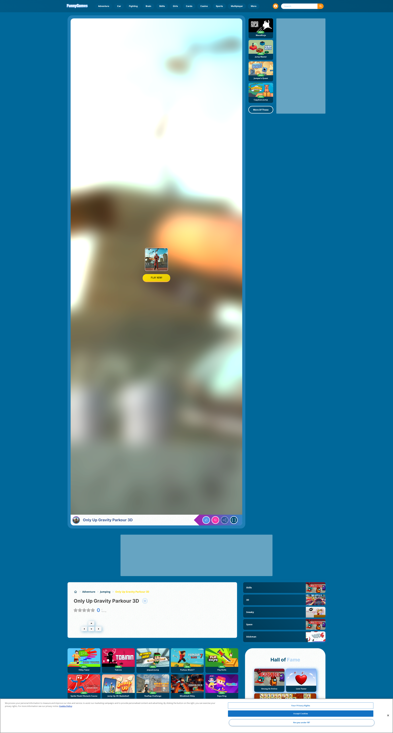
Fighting (133, 6)
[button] (275, 6)
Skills (162, 6)
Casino (204, 6)
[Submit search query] (320, 6)
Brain (148, 6)
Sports (219, 6)
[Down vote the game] (215, 520)
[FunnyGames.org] (75, 592)
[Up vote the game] (206, 520)
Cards (189, 6)
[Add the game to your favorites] (145, 601)
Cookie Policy (65, 706)
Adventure (103, 6)
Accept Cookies (300, 713)
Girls (175, 6)
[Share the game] (224, 520)
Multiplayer (237, 6)
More (253, 6)
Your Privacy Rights (300, 705)
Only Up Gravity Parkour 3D (132, 591)
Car (119, 6)
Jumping (105, 591)
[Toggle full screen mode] (234, 520)
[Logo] (77, 6)
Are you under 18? (301, 722)
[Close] (388, 715)
